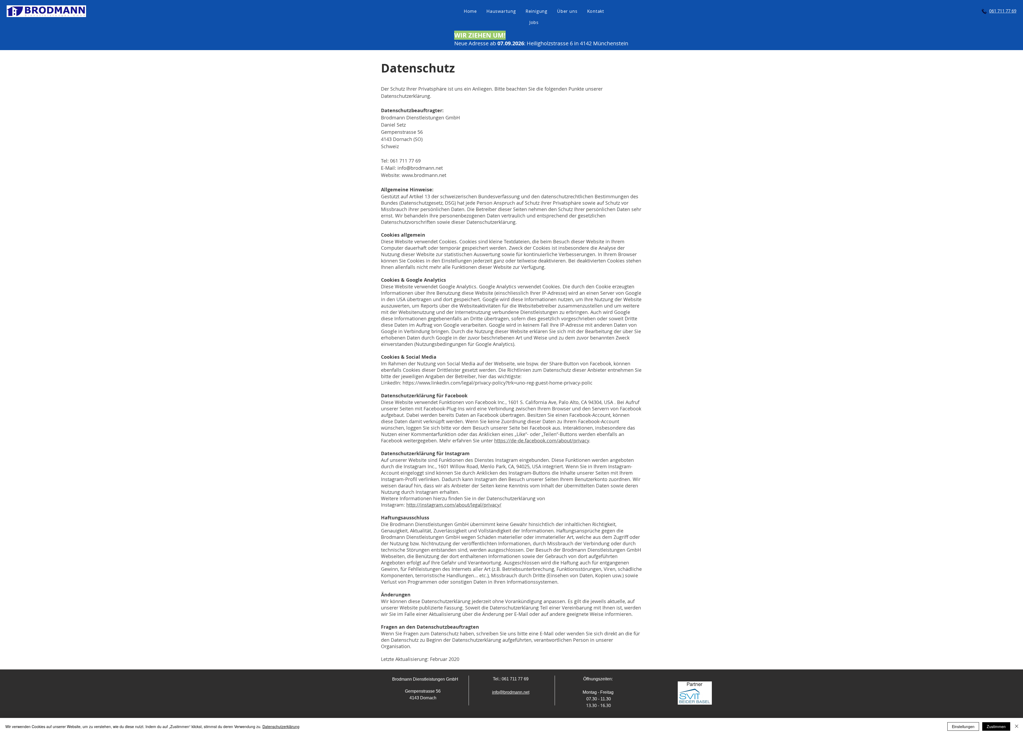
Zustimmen (996, 726)
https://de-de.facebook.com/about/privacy (541, 440)
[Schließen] (1016, 726)
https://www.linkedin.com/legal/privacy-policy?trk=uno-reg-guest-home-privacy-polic (497, 382)
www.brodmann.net (424, 175)
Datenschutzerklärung (280, 726)
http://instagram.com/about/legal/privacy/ (453, 505)
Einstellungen (963, 726)
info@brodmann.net (420, 168)
